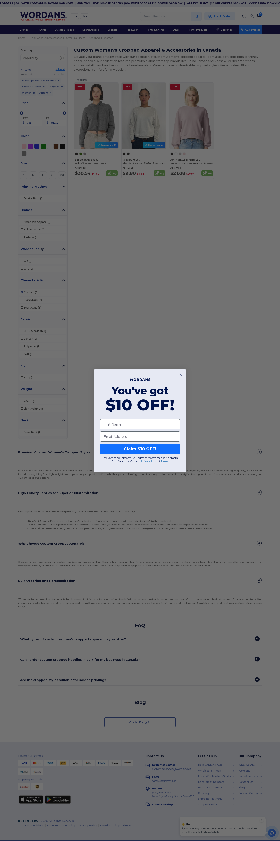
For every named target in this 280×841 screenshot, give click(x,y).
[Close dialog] (180, 374)
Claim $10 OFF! (140, 448)
